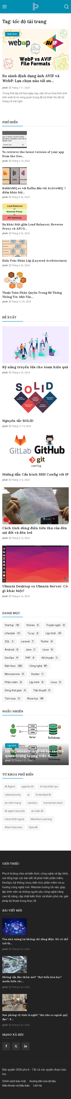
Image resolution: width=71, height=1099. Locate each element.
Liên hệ (37, 1085)
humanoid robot (53, 802)
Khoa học (35, 698)
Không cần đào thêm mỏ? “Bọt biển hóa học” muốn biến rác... (32, 979)
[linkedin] (26, 1046)
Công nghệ (38, 665)
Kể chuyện (49, 657)
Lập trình (53, 633)
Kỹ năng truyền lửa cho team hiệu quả (35, 367)
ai (28, 794)
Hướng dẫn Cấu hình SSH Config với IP (35, 474)
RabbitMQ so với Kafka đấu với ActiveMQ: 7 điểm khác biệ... (34, 190)
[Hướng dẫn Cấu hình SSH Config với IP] (35, 452)
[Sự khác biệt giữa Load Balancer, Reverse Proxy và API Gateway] (14, 212)
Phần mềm (13, 682)
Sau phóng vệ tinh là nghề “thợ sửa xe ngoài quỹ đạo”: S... (35, 1017)
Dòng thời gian (15, 690)
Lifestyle (12, 633)
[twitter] (16, 1046)
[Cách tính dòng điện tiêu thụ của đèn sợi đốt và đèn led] (35, 505)
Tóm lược (12, 698)
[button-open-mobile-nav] (4, 6)
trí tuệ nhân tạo (49, 786)
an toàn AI (37, 810)
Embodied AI (43, 794)
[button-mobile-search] (66, 6)
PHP (29, 657)
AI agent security (15, 810)
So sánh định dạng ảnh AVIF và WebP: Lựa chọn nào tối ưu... (30, 78)
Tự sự (32, 633)
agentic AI (28, 786)
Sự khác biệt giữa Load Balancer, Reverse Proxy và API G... (32, 226)
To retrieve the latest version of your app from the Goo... (33, 154)
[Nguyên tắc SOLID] (35, 398)
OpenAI (33, 827)
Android (11, 649)
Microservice (14, 674)
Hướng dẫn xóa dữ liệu (43, 1081)
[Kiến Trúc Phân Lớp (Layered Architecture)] (14, 248)
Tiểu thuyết (41, 690)
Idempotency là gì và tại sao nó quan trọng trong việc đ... (34, 753)
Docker (37, 674)
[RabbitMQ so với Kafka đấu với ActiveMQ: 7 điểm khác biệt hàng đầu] (14, 175)
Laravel (27, 641)
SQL (9, 641)
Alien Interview (13, 827)
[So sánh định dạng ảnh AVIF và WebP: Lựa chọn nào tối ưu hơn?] (35, 50)
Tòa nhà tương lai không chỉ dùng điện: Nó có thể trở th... (35, 941)
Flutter (46, 641)
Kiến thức (13, 665)
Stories (32, 625)
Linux (47, 649)
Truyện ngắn (55, 625)
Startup (12, 625)
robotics (32, 802)
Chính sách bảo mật (14, 1081)
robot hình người (14, 819)
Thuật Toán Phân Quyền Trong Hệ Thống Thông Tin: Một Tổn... (32, 295)
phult (5, 87)
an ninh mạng (13, 802)
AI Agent (10, 786)
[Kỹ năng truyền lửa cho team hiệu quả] (35, 344)
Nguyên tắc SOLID (17, 420)
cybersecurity (13, 794)
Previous (9, 742)
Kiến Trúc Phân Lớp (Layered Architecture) (34, 260)
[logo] (35, 6)
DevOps (11, 657)
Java (30, 649)
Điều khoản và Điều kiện (16, 1085)
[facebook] (6, 1046)
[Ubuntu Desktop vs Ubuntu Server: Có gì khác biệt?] (35, 564)
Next (62, 742)
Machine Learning (41, 819)
